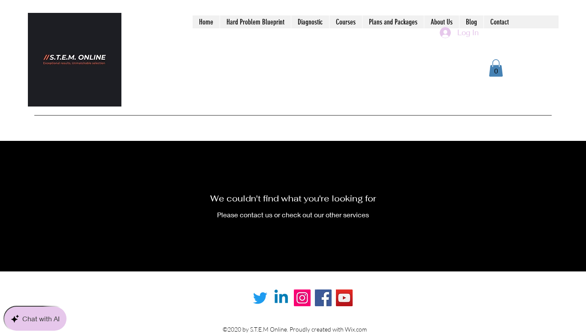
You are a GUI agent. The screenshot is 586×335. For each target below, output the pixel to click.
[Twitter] (260, 297)
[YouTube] (344, 297)
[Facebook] (323, 297)
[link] (496, 68)
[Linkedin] (281, 297)
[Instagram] (302, 297)
